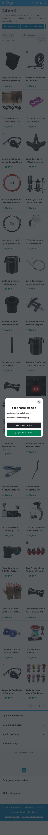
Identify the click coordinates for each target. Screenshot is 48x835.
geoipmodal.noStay (24, 425)
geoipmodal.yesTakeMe (24, 433)
